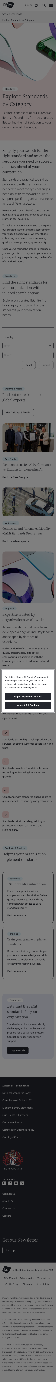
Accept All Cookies (28, 705)
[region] (28, 691)
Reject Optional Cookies (28, 696)
